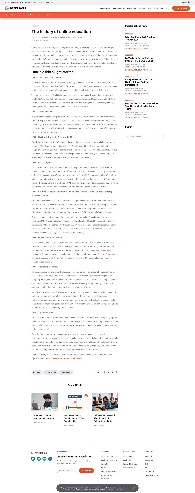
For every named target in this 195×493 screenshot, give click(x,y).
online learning (66, 372)
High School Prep (144, 8)
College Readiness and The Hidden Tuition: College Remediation (104, 418)
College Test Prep (107, 456)
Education (37, 372)
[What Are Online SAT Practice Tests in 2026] (44, 402)
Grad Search (127, 460)
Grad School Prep (118, 8)
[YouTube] (44, 459)
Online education (38, 47)
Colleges (24, 15)
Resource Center (129, 468)
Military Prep (158, 8)
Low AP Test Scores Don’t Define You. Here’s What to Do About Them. (141, 106)
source (85, 106)
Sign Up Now (181, 8)
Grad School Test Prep (109, 460)
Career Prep (131, 8)
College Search (128, 456)
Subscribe (86, 470)
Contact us (48, 2)
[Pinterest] (116, 372)
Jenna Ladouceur (135, 49)
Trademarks (149, 472)
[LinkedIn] (112, 372)
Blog (7, 2)
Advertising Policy (151, 475)
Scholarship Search (130, 464)
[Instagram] (50, 459)
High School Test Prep (108, 472)
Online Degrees (50, 372)
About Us (148, 456)
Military (103, 468)
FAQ (40, 2)
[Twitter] (108, 372)
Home (8, 15)
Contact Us (149, 460)
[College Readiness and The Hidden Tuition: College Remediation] (105, 402)
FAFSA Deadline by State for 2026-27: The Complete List (74, 418)
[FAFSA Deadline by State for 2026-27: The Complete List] (75, 402)
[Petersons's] (15, 8)
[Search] (167, 8)
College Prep (105, 8)
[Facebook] (104, 372)
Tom (35, 40)
